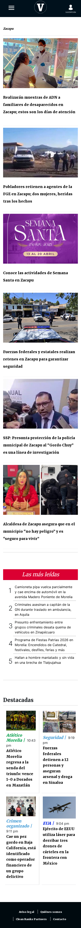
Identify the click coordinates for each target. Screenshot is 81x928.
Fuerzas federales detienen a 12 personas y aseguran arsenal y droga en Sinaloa (57, 765)
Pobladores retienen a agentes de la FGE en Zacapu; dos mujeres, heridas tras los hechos (37, 194)
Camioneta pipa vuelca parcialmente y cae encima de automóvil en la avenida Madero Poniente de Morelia (43, 592)
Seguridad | (55, 737)
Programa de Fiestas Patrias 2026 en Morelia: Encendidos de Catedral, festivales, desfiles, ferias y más (44, 645)
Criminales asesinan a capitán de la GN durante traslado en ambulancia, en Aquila (43, 609)
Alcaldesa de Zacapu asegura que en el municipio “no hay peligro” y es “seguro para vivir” (39, 531)
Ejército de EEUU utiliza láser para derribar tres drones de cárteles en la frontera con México (59, 846)
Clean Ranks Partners (31, 919)
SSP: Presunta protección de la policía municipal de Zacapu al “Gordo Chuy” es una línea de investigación (39, 445)
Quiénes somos (51, 912)
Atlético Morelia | (16, 738)
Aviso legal (26, 912)
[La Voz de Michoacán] (40, 6)
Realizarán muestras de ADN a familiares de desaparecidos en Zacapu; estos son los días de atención (39, 104)
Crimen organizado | (19, 823)
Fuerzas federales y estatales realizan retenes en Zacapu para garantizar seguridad (39, 359)
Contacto (59, 919)
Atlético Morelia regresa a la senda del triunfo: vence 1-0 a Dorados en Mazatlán (19, 768)
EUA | (49, 823)
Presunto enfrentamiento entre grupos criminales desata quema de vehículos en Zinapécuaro (43, 627)
